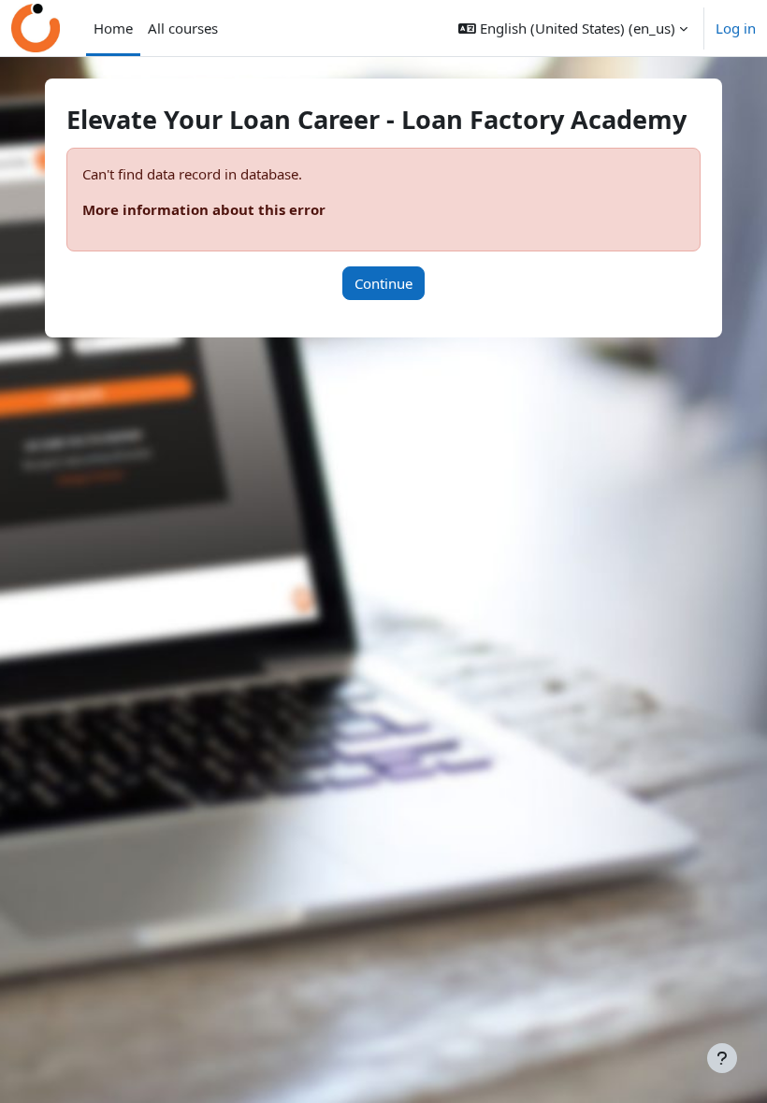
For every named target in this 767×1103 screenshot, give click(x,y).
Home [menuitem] (113, 28)
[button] (573, 28)
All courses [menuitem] (183, 28)
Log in (736, 28)
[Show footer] (722, 1058)
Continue (383, 283)
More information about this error (204, 209)
